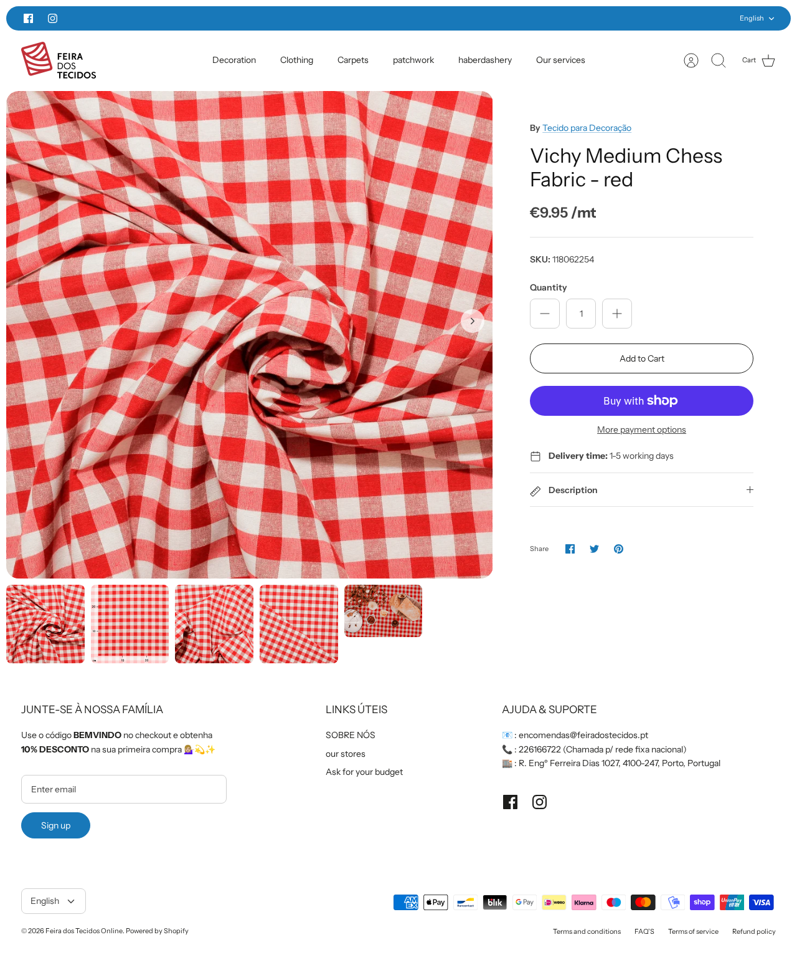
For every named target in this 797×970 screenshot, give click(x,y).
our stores (345, 753)
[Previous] (219, 18)
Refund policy (754, 931)
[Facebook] (28, 18)
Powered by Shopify (157, 930)
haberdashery (485, 59)
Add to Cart (642, 358)
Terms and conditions (587, 931)
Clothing (296, 59)
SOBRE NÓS (350, 735)
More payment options (641, 430)
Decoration (234, 59)
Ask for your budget (364, 771)
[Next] (577, 18)
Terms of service (693, 931)
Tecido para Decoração (586, 127)
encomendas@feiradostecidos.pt (583, 735)
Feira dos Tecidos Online (84, 930)
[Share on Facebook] (570, 549)
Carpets (353, 59)
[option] (249, 335)
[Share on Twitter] (594, 549)
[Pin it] (618, 549)
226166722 (540, 749)
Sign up (55, 825)
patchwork (413, 59)
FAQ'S (644, 931)
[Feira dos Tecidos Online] (58, 60)
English (752, 18)
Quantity (548, 287)
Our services (560, 59)
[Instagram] (52, 18)
